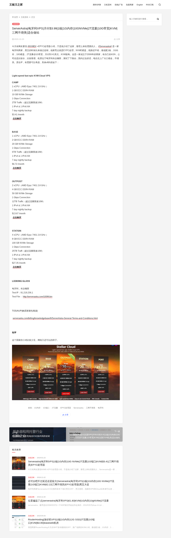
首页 (16, 17)
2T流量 (55, 408)
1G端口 (46, 408)
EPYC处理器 (65, 408)
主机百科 (108, 5)
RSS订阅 (149, 5)
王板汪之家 (16, 4)
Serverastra (78, 408)
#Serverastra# (105, 46)
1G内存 (37, 408)
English (140, 5)
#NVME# (32, 46)
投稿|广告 (119, 5)
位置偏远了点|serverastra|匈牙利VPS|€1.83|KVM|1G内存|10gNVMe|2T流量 (68, 500)
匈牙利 (100, 408)
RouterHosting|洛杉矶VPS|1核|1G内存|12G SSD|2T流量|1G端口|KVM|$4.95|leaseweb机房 (61, 521)
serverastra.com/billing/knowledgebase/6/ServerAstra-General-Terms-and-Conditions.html (55, 318)
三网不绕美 (90, 408)
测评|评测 (97, 5)
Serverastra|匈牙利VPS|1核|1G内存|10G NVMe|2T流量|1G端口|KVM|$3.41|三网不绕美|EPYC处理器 (73, 463)
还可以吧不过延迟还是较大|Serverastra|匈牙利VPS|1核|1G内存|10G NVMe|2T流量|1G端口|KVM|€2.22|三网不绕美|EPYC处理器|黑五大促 (71, 483)
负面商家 (129, 5)
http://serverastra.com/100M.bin (37, 296)
